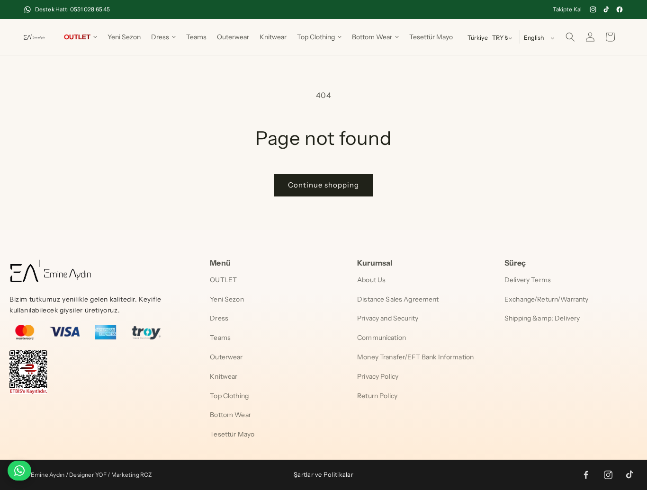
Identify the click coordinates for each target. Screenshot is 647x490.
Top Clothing (229, 396)
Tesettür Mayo (232, 434)
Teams (220, 337)
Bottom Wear (230, 414)
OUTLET (223, 280)
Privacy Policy (377, 376)
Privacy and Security (387, 318)
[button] (80, 37)
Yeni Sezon (226, 299)
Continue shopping (323, 184)
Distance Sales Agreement (398, 299)
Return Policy (377, 396)
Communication (381, 337)
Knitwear (223, 376)
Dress (219, 318)
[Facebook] (619, 9)
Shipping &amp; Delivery (542, 318)
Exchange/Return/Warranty (546, 299)
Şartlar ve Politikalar (323, 474)
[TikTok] (606, 9)
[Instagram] (593, 9)
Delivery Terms (527, 280)
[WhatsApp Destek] (19, 471)
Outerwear (226, 357)
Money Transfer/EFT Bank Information (415, 357)
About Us (371, 280)
